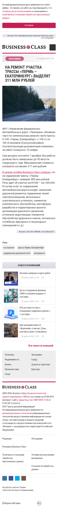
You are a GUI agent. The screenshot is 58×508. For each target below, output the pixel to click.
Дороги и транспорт (40, 364)
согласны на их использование (16, 11)
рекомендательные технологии (17, 413)
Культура (35, 369)
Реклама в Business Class (14, 446)
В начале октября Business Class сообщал (26, 172)
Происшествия (12, 369)
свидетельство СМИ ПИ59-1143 (33, 400)
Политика (9, 354)
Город (34, 359)
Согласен (29, 25)
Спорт (8, 374)
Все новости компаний (41, 345)
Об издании (36, 438)
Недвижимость (12, 359)
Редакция (7, 438)
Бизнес (8, 364)
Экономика (36, 354)
